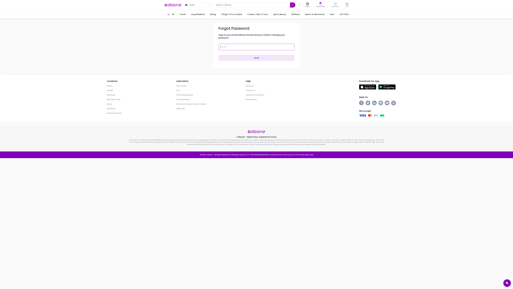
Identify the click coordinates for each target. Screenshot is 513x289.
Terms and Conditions (255, 95)
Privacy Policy (251, 99)
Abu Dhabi (111, 108)
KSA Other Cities (113, 99)
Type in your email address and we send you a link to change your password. (251, 36)
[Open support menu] (507, 283)
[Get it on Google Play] (387, 86)
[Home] (173, 4)
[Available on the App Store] (367, 86)
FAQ (178, 90)
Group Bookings (182, 99)
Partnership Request (184, 95)
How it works (181, 86)
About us (249, 86)
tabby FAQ (180, 108)
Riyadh (109, 86)
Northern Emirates (114, 113)
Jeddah (110, 90)
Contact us (250, 90)
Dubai (109, 104)
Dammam (111, 95)
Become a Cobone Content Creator (191, 104)
